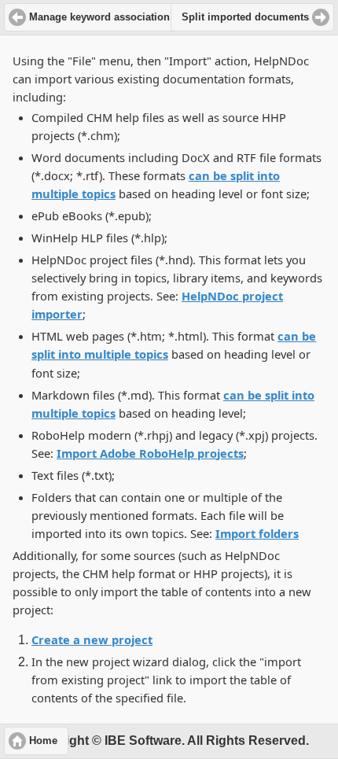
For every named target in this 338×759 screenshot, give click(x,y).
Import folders (257, 533)
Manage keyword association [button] (99, 17)
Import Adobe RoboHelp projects (150, 453)
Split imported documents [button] (245, 17)
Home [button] (43, 740)
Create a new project (91, 639)
